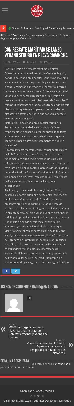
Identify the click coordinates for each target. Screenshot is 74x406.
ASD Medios (46, 390)
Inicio (6, 35)
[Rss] (31, 396)
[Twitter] (38, 396)
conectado (64, 363)
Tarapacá (17, 35)
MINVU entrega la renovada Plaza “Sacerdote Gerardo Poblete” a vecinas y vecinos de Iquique (28, 331)
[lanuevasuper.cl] (37, 10)
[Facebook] (35, 396)
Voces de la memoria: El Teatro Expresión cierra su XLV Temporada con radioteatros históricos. (46, 347)
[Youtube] (42, 396)
